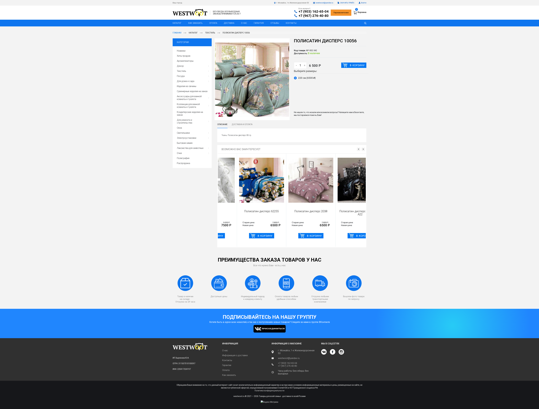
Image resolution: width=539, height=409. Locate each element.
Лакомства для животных (190, 148)
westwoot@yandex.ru (324, 3)
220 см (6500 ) (307, 77)
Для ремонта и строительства (184, 121)
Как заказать (195, 23)
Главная (177, 33)
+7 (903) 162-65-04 (314, 11)
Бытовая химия (184, 143)
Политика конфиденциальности (269, 390)
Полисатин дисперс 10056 (236, 33)
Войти (363, 3)
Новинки (181, 50)
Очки (179, 153)
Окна (179, 127)
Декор (180, 66)
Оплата (213, 23)
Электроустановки (186, 138)
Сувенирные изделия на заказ (192, 91)
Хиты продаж (183, 56)
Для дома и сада (185, 81)
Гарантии (226, 365)
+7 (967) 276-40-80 (314, 16)
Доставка (229, 23)
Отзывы (274, 23)
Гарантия (259, 23)
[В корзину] (353, 65)
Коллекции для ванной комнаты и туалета (188, 105)
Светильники (183, 133)
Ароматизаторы (185, 61)
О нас (244, 23)
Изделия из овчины (186, 86)
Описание (222, 124)
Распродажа (183, 163)
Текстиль (210, 33)
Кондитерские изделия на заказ (190, 113)
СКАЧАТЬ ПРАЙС (347, 3)
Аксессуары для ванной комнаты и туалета (189, 97)
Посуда (181, 76)
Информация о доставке (235, 355)
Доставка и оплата (242, 124)
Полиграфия (183, 158)
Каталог (177, 23)
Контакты (291, 23)
